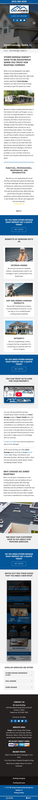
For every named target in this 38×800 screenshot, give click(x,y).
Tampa (25, 452)
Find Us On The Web (19, 717)
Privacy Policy (19, 793)
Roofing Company (19, 778)
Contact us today (10, 441)
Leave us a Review (19, 16)
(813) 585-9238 (19, 2)
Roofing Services (19, 783)
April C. (19, 211)
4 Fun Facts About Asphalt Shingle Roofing (19, 760)
